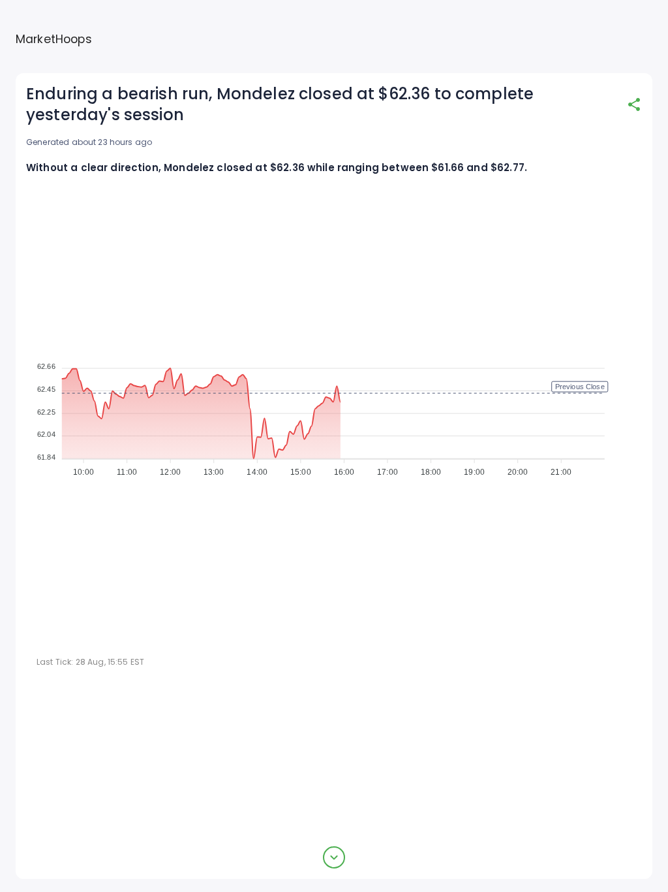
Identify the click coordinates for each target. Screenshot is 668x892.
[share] (634, 104)
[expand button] (334, 857)
